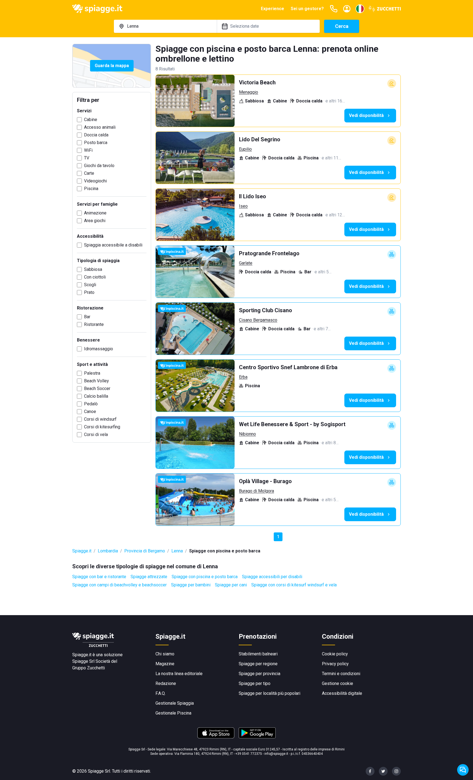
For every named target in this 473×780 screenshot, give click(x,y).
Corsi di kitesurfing (102, 426)
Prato (89, 292)
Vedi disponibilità (366, 115)
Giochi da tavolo (99, 165)
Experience (272, 8)
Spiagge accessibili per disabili (272, 576)
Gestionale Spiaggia (174, 703)
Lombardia (108, 551)
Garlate (245, 263)
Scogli (90, 284)
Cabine (90, 119)
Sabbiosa (93, 269)
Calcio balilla (96, 396)
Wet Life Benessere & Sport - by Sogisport (292, 424)
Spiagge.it (81, 551)
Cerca (341, 26)
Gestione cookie (337, 683)
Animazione (95, 213)
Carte (89, 173)
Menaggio (248, 92)
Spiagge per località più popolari (269, 693)
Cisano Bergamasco (258, 320)
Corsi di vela (96, 434)
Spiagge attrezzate (149, 576)
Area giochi (94, 220)
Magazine (164, 663)
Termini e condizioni (341, 673)
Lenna (177, 551)
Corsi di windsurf (100, 419)
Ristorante (94, 324)
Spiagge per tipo (254, 683)
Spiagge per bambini (190, 584)
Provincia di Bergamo (144, 551)
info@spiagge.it (276, 754)
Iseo (243, 206)
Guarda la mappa (112, 65)
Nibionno (247, 434)
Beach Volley (96, 380)
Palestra (92, 373)
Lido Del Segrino (259, 139)
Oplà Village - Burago (265, 481)
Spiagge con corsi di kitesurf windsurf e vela (294, 584)
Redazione (165, 683)
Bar (87, 316)
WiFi (88, 150)
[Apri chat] (463, 770)
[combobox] (165, 26)
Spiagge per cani (231, 584)
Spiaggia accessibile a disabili (113, 245)
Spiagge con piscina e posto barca (205, 576)
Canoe (90, 411)
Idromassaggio (98, 348)
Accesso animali (100, 127)
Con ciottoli (95, 277)
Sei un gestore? (307, 8)
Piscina (91, 188)
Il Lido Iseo (252, 196)
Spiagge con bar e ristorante (99, 576)
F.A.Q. (160, 693)
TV (86, 157)
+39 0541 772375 (248, 754)
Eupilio (245, 149)
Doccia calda (96, 134)
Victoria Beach (257, 82)
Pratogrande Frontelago (269, 253)
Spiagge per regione (258, 663)
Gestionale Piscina (173, 713)
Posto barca (95, 142)
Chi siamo (164, 653)
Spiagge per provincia (259, 673)
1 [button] (278, 536)
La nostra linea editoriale (179, 673)
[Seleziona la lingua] (360, 8)
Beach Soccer (97, 388)
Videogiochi (95, 180)
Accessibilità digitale (342, 693)
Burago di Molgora (256, 491)
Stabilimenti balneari (258, 653)
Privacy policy (335, 663)
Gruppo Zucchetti (88, 667)
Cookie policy (335, 653)
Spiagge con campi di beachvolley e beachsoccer (119, 584)
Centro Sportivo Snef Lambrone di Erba (288, 367)
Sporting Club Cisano (265, 310)
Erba (243, 377)
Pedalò (91, 403)
